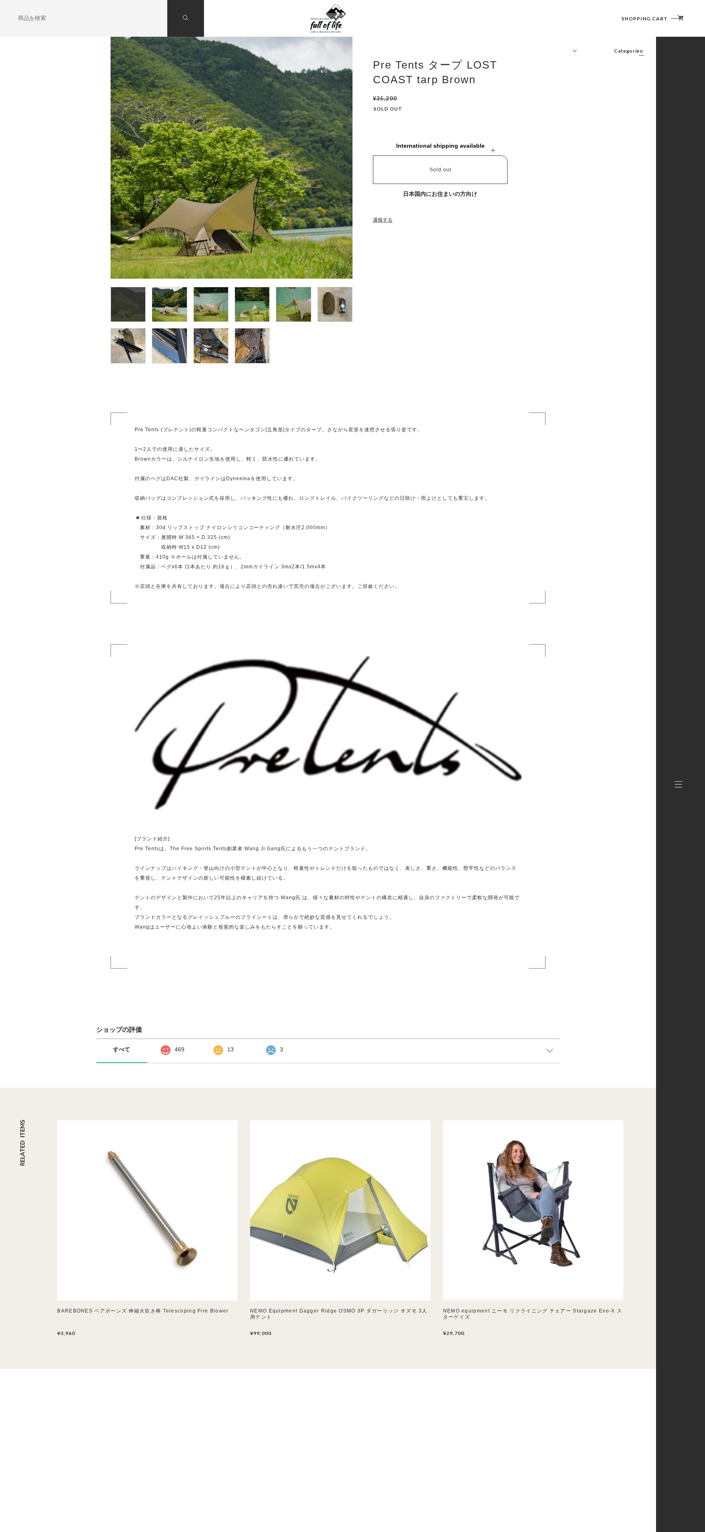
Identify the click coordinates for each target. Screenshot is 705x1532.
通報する (382, 220)
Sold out (440, 170)
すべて (121, 1049)
